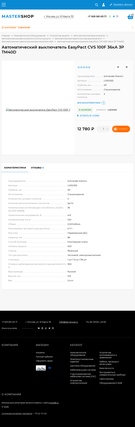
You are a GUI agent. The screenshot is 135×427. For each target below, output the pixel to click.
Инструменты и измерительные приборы (112, 373)
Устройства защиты (59, 35)
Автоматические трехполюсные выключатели (78, 38)
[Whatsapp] (110, 16)
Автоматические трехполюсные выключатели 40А (27, 41)
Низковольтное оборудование (29, 35)
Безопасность (106, 368)
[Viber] (117, 16)
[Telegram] (114, 16)
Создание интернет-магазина (17, 413)
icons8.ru (54, 403)
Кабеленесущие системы (83, 370)
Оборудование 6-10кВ (110, 383)
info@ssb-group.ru (68, 322)
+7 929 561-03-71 (97, 16)
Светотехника (106, 379)
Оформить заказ (44, 361)
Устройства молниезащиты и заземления (108, 355)
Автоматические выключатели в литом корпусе (26, 38)
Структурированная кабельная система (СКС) (83, 375)
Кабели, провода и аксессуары (109, 362)
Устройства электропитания (78, 381)
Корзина (40, 352)
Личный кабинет (44, 356)
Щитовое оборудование (82, 365)
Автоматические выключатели (89, 35)
